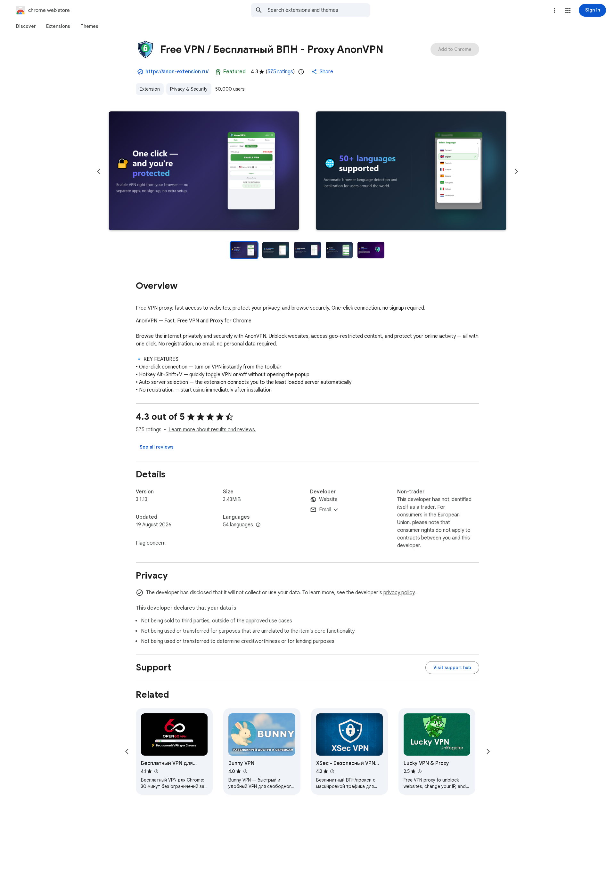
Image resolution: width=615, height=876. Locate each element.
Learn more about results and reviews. (212, 429)
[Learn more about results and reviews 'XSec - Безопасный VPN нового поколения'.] (332, 771)
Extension (150, 89)
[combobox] (319, 10)
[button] (568, 10)
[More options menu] (554, 10)
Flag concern (151, 543)
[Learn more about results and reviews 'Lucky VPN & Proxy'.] (419, 771)
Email (325, 510)
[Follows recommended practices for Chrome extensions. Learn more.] (218, 71)
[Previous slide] (98, 171)
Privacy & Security (189, 89)
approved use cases (269, 621)
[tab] (26, 26)
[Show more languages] (258, 525)
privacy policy (398, 592)
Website (328, 499)
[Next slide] (516, 171)
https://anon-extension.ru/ (177, 72)
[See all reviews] (156, 447)
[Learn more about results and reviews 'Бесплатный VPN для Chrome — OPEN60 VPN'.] (156, 771)
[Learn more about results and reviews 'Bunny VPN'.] (245, 771)
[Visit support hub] (452, 667)
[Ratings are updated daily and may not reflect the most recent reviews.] (301, 71)
